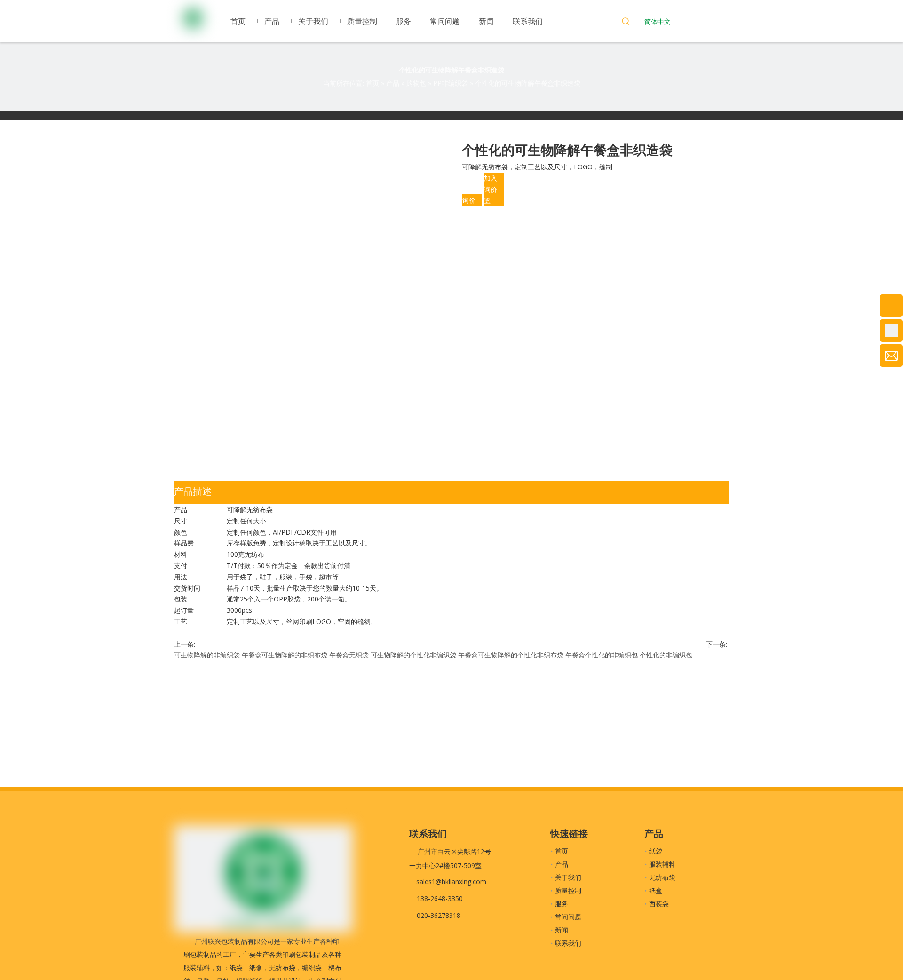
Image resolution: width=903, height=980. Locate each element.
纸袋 (655, 850)
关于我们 (568, 877)
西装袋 (659, 903)
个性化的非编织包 (666, 654)
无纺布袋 (662, 877)
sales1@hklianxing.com (451, 881)
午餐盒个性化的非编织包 (601, 654)
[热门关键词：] (626, 22)
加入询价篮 (490, 189)
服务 (561, 903)
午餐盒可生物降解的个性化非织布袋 (510, 654)
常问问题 (568, 916)
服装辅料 (662, 864)
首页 (561, 850)
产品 (561, 864)
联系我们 (568, 943)
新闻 (561, 929)
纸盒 (655, 890)
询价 (468, 200)
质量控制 (568, 890)
